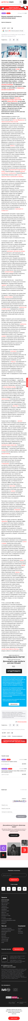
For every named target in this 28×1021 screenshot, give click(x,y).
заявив (22, 560)
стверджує (17, 509)
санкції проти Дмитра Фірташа (10, 649)
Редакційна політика (6, 928)
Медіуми (3, 923)
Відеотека (3, 912)
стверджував (5, 463)
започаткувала (8, 297)
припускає (23, 324)
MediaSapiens (4, 901)
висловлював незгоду (9, 387)
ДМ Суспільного (5, 903)
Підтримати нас (5, 937)
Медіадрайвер (5, 907)
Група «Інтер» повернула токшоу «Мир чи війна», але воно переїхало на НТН (13, 771)
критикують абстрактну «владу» (16, 251)
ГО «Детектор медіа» (6, 918)
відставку (15, 406)
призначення (5, 399)
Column (8, 13)
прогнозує (12, 486)
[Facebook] (10, 39)
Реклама (3, 934)
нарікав (17, 572)
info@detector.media (7, 965)
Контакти (3, 936)
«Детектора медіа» (22, 721)
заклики (20, 421)
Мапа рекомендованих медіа (8, 920)
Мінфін (23, 565)
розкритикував (9, 272)
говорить (3, 285)
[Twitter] (13, 39)
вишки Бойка (5, 453)
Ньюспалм (4, 922)
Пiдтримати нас (18, 949)
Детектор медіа (5, 900)
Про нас (4, 926)
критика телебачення (17, 736)
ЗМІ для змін (4, 904)
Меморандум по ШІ (6, 931)
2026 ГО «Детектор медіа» (9, 966)
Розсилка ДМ (4, 941)
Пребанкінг (4, 906)
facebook (20, 928)
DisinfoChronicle (5, 911)
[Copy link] (17, 39)
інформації (4, 521)
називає (3, 336)
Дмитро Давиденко (6, 22)
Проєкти (4, 897)
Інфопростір (4, 768)
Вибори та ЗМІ (5, 914)
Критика (3, 13)
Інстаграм (20, 933)
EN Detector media (5, 915)
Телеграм (20, 931)
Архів (2, 942)
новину (13, 491)
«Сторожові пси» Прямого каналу (9, 761)
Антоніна (3, 917)
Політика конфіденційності (7, 930)
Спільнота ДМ (14, 835)
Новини (10, 768)
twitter (19, 930)
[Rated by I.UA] (20, 998)
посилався (13, 351)
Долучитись (14, 704)
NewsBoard (4, 909)
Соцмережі (21, 926)
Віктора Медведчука (19, 120)
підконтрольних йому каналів (9, 121)
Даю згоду (14, 1018)
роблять (12, 145)
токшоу (4, 736)
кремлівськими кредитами (9, 445)
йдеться (13, 361)
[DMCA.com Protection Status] (9, 998)
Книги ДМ (3, 933)
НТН (9, 736)
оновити (24, 798)
